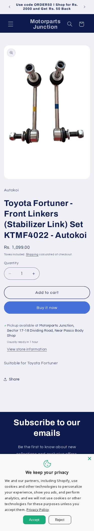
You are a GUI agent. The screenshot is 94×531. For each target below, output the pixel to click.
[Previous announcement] (9, 6)
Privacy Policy (38, 509)
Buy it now (47, 308)
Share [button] (14, 379)
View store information (27, 349)
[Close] (89, 458)
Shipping (32, 254)
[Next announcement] (84, 6)
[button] (10, 24)
